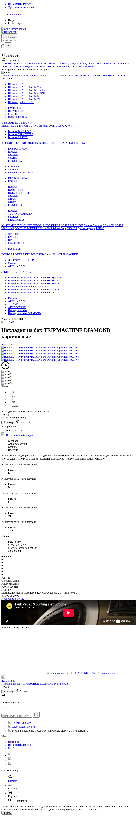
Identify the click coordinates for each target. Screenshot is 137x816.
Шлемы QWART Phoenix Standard (27, 90)
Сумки (12, 263)
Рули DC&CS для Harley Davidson (27, 286)
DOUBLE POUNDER (27, 228)
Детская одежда (86, 228)
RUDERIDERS (16, 189)
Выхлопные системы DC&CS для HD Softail (33, 280)
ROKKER (13, 151)
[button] (3, 51)
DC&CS (26, 271)
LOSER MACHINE (72, 225)
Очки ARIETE (10, 122)
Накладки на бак (17, 310)
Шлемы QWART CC (19, 84)
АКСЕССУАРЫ (17, 266)
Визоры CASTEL (18, 137)
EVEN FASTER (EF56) (21, 172)
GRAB (12, 198)
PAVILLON (14, 108)
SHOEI (112, 75)
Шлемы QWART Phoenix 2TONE (27, 93)
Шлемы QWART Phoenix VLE (25, 99)
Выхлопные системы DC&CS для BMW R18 (33, 289)
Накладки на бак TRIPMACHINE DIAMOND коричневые (34, 683)
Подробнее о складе (12, 598)
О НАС (12, 748)
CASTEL (13, 114)
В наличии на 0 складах (19, 435)
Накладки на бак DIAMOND (24, 313)
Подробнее (92, 809)
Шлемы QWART (10, 75)
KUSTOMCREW (17, 148)
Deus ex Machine (93, 225)
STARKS (13, 157)
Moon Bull (46, 228)
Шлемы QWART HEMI (21, 102)
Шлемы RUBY (29, 75)
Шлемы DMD (66, 75)
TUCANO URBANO (20, 213)
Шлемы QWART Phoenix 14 (24, 96)
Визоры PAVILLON (19, 131)
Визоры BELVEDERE (20, 134)
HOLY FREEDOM (18, 192)
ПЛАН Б (72, 228)
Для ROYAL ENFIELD (21, 260)
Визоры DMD (47, 125)
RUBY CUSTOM (18, 117)
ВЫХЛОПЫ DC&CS (20, 745)
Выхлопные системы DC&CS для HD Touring (34, 283)
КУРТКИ (13, 237)
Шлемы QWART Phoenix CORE (26, 87)
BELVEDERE (16, 111)
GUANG (13, 154)
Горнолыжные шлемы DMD (91, 75)
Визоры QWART (65, 125)
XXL (15, 405)
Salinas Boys (59, 228)
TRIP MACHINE (69, 254)
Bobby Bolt (14, 248)
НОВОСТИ (14, 742)
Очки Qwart (25, 122)
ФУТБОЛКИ (15, 234)
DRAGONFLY (16, 219)
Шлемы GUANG (48, 75)
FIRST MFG (15, 160)
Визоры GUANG (29, 125)
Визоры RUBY (9, 125)
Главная (12, 298)
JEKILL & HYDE (11, 271)
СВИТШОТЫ (16, 243)
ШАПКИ (13, 240)
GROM (12, 201)
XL (14, 402)
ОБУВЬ (53, 143)
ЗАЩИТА (79, 143)
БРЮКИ (44, 143)
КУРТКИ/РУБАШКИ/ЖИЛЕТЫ (20, 143)
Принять (7, 813)
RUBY (100, 228)
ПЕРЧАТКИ (66, 143)
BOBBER (6, 254)
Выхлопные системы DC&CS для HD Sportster (34, 277)
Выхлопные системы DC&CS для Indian (31, 292)
